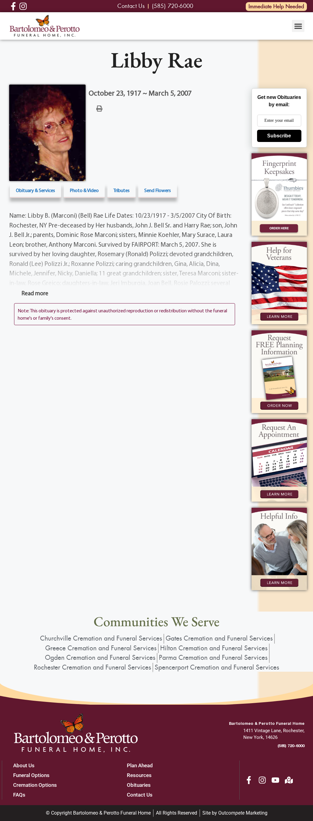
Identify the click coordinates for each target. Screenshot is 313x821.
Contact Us (140, 795)
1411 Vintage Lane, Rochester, (273, 730)
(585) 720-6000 (291, 745)
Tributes (121, 190)
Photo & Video (84, 190)
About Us (24, 765)
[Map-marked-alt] (289, 780)
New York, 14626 (260, 737)
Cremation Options (35, 785)
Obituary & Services (35, 190)
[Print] (99, 108)
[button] (298, 26)
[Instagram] (262, 780)
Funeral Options (31, 775)
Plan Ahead (140, 765)
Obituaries (139, 785)
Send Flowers (157, 190)
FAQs (19, 795)
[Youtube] (275, 780)
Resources (139, 775)
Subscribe (279, 135)
